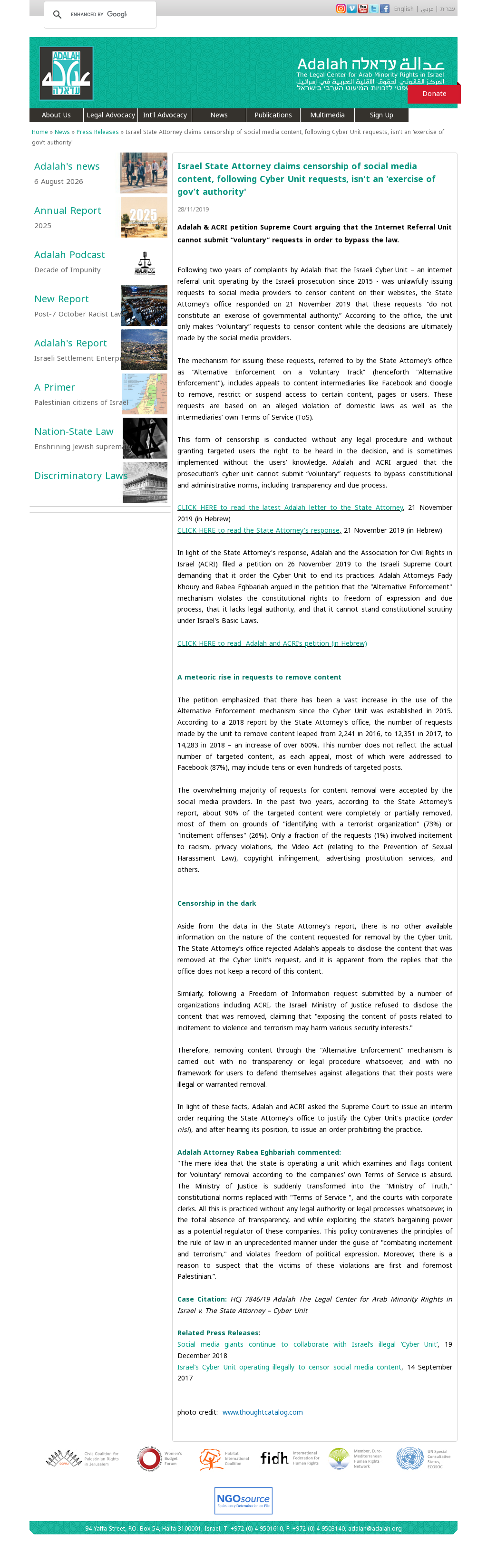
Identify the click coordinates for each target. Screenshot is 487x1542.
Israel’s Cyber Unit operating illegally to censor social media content (289, 1367)
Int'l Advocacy (165, 115)
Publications (273, 115)
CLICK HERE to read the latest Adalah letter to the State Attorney (290, 507)
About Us (56, 115)
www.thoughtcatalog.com (263, 1412)
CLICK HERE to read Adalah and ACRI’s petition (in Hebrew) (272, 643)
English (404, 9)
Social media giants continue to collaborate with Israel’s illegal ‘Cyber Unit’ (307, 1344)
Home (40, 132)
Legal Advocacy (111, 115)
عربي (427, 9)
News (219, 115)
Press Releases (98, 132)
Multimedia (327, 115)
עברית (447, 9)
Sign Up (381, 115)
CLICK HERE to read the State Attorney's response (258, 530)
